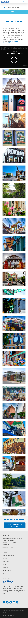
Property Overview (8, 555)
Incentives (6, 561)
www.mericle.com (8, 548)
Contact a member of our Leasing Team (14, 525)
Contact (5, 573)
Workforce (6, 564)
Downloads (6, 567)
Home (4, 7)
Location (5, 558)
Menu (15, 12)
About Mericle (7, 570)
